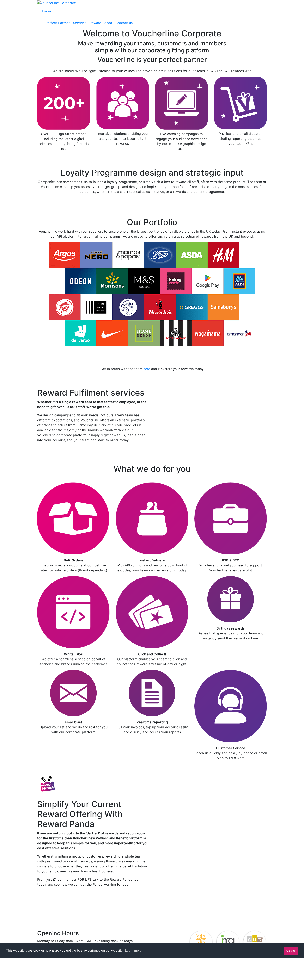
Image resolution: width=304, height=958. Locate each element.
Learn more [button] (133, 950)
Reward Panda (101, 23)
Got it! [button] (290, 950)
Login (46, 11)
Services (79, 23)
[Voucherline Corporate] (56, 2)
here (146, 369)
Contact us (124, 23)
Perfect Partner (57, 23)
